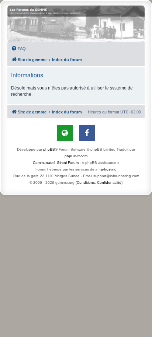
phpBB (49, 149)
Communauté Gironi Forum (56, 163)
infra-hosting (106, 169)
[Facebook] (87, 133)
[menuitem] (18, 48)
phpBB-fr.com (76, 156)
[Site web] (65, 133)
